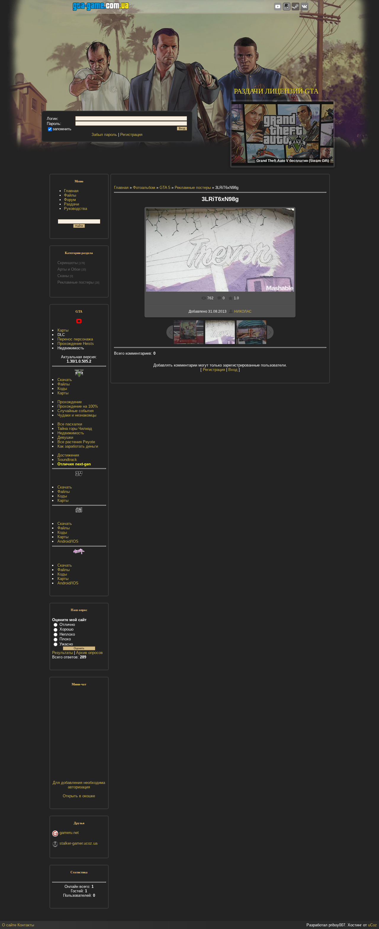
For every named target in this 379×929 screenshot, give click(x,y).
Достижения (68, 455)
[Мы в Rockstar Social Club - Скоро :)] (286, 7)
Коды (62, 388)
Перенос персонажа (75, 339)
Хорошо (66, 629)
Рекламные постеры (75, 282)
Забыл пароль (104, 134)
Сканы (63, 276)
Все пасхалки (69, 424)
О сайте (9, 925)
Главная (121, 187)
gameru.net (69, 832)
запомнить (62, 129)
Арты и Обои (68, 269)
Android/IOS (67, 541)
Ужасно (66, 644)
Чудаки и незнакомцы (76, 415)
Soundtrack (67, 459)
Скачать (64, 379)
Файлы (63, 384)
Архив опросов (89, 652)
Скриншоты (67, 263)
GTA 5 (165, 187)
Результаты (62, 652)
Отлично (67, 624)
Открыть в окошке (79, 796)
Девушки (65, 437)
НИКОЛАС (243, 311)
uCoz (372, 925)
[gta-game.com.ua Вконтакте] (304, 7)
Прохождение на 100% (77, 406)
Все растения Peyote (76, 442)
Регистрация (131, 134)
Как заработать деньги (77, 446)
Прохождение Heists (75, 343)
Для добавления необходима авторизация (79, 784)
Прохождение (69, 402)
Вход (232, 369)
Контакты (25, 925)
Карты (62, 330)
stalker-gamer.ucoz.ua (78, 843)
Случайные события (75, 411)
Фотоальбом (144, 187)
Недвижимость (70, 433)
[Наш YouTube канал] (277, 7)
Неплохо (67, 634)
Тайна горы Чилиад (74, 428)
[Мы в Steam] (295, 7)
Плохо (65, 639)
